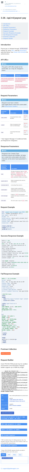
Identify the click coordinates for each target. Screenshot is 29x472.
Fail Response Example (10, 35)
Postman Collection (9, 36)
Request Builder (8, 38)
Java (20, 454)
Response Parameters (10, 29)
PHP (9, 454)
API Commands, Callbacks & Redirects (13, 4)
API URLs (6, 25)
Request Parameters (9, 27)
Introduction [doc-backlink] (6, 45)
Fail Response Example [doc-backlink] (10, 274)
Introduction (6, 24)
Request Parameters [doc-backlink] (9, 96)
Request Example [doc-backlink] (8, 207)
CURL (3, 454)
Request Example (8, 31)
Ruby (14, 454)
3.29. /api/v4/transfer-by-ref (10, 11)
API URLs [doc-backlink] (4, 60)
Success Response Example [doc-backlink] (12, 236)
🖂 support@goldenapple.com (10, 468)
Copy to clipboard (7, 458)
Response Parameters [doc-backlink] (10, 146)
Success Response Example (12, 33)
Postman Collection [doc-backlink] (9, 349)
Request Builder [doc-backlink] (7, 360)
